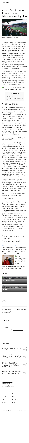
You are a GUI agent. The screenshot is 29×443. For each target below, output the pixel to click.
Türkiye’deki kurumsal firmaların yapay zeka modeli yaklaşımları (11, 372)
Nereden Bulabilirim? (16, 98)
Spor (14, 37)
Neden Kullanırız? (11, 96)
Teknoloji (17, 37)
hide (17, 93)
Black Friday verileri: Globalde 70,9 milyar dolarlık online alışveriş (12, 349)
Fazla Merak (5, 2)
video (4, 300)
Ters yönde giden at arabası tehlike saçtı (22, 310)
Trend (8, 100)
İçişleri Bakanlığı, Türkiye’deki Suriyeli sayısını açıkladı (7, 311)
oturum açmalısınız (18, 330)
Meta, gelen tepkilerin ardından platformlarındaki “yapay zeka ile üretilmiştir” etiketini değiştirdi (11, 356)
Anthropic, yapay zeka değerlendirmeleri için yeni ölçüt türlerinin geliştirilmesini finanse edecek (10, 364)
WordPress (24, 410)
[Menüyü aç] (26, 2)
